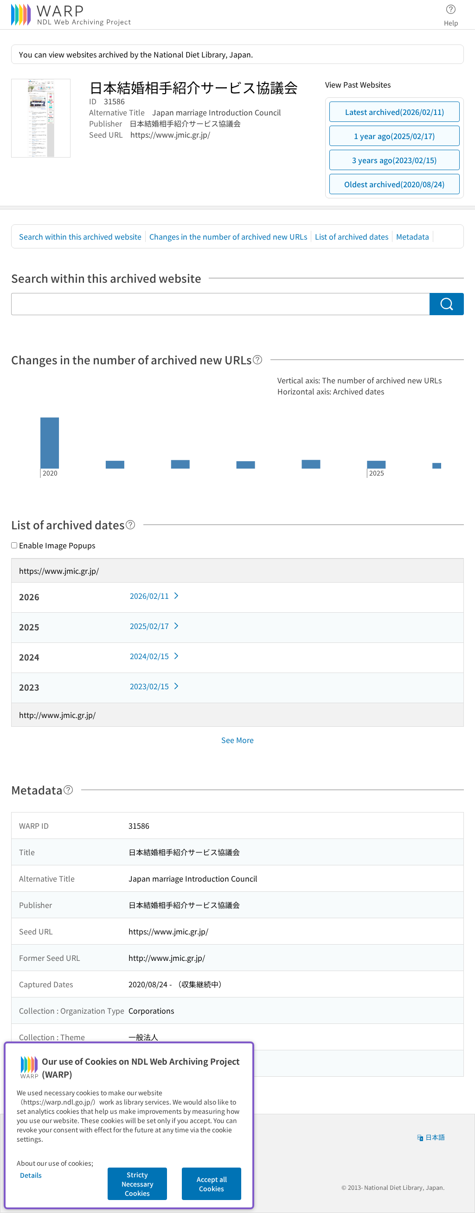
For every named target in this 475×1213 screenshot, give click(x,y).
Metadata (412, 236)
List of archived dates (351, 236)
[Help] (257, 359)
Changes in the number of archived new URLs (228, 236)
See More (237, 739)
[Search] (447, 304)
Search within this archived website (80, 236)
